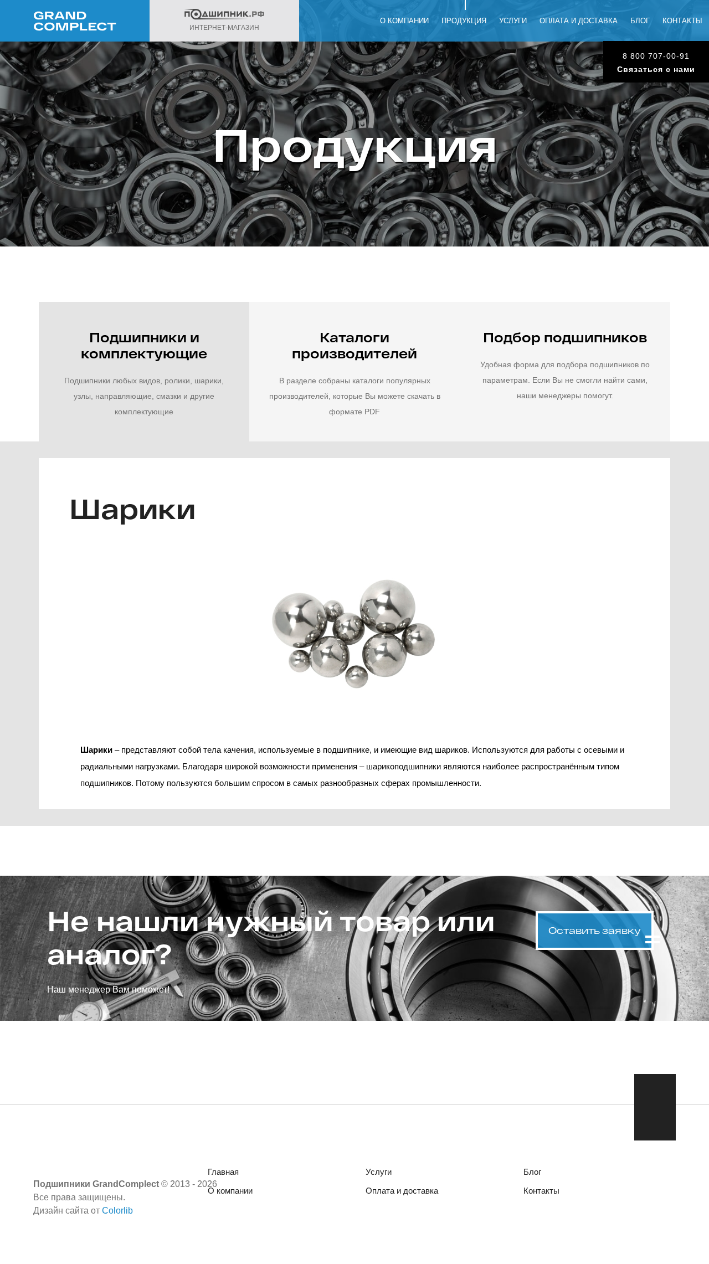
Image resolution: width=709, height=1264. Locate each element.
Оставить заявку (594, 930)
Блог (640, 21)
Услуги (513, 21)
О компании (404, 21)
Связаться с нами (656, 69)
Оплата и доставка (579, 21)
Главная (223, 1171)
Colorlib (117, 1210)
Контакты (682, 21)
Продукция (463, 21)
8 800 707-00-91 (656, 56)
